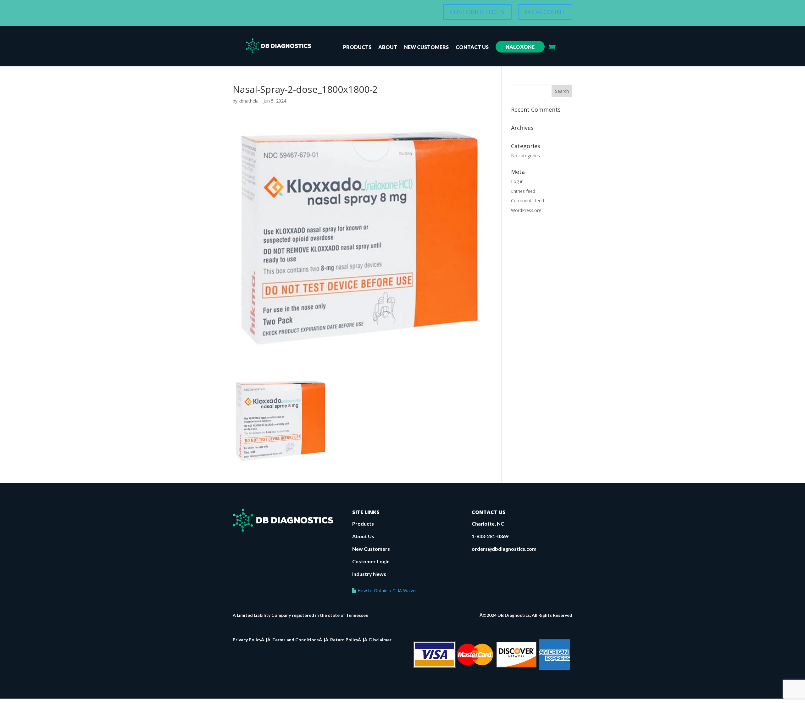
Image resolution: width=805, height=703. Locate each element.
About (387, 47)
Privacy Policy (247, 639)
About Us (363, 536)
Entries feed (523, 191)
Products (357, 47)
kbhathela (248, 101)
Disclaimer (380, 639)
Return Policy (344, 639)
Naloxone (520, 47)
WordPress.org (526, 210)
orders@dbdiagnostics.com (504, 549)
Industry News (369, 574)
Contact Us (472, 47)
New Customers (426, 47)
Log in (517, 181)
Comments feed (527, 201)
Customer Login (371, 561)
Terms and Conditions (295, 639)
